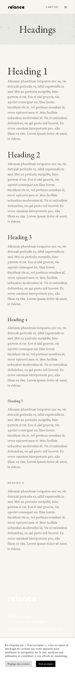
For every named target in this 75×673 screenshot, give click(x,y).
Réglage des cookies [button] (18, 663)
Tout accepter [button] (45, 663)
